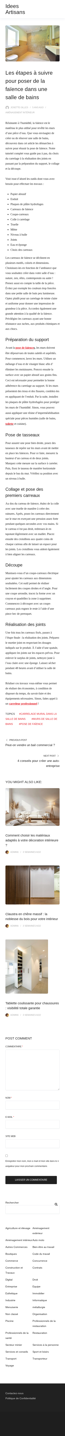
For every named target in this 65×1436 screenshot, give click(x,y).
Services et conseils (16, 1351)
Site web (10, 1136)
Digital (8, 1279)
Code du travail (41, 1253)
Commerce (11, 1260)
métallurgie (38, 1307)
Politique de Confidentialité (20, 1398)
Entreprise (11, 1286)
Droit (35, 1279)
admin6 (14, 852)
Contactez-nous (14, 1393)
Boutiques (11, 1253)
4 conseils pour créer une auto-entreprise (39, 763)
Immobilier (38, 1293)
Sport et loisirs (40, 1351)
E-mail (9, 1117)
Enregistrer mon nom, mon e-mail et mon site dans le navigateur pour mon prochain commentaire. (32, 1163)
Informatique (39, 1300)
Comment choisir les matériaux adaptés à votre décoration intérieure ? (31, 840)
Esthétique (11, 1293)
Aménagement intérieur (20, 112)
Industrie (10, 1300)
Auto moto (38, 1240)
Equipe (36, 1286)
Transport (10, 1358)
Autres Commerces (16, 1247)
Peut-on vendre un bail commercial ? (30, 745)
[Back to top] (61, 1432)
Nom (8, 1098)
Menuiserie (11, 1307)
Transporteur (39, 1358)
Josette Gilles (19, 107)
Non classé (11, 1314)
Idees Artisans (15, 9)
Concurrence (39, 1260)
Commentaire (14, 1046)
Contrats (37, 1267)
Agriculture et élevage (17, 1228)
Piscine (9, 1320)
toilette (9, 423)
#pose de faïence (31, 724)
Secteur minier (13, 1344)
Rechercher (12, 1202)
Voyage (9, 1365)
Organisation (39, 1314)
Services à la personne (45, 1344)
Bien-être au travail (43, 1247)
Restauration (39, 1332)
